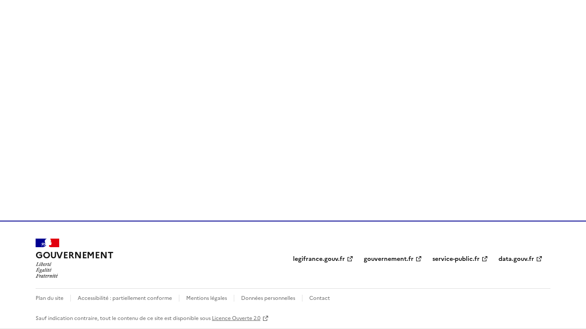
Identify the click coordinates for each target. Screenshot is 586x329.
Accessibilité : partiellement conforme (125, 297)
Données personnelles (268, 297)
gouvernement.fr (389, 258)
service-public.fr (456, 258)
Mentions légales (206, 297)
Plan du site (49, 297)
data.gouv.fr (516, 258)
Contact (319, 297)
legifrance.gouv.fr (319, 258)
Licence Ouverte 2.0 (236, 317)
